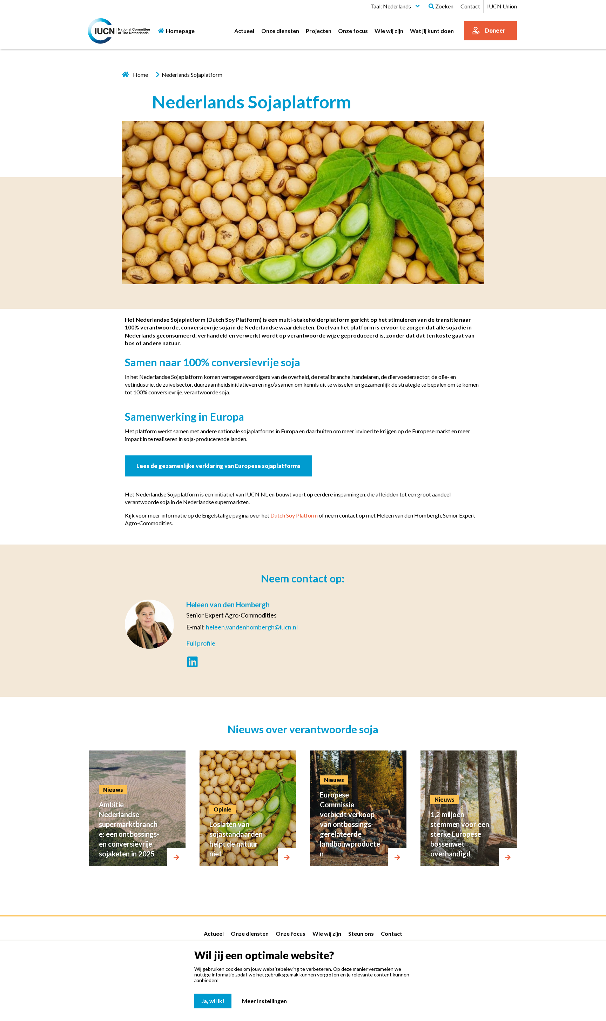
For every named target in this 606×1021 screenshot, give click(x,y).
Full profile (200, 643)
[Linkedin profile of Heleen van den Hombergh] (192, 662)
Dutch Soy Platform (294, 515)
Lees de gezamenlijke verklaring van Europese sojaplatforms (218, 465)
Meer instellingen (264, 1000)
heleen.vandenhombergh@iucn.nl (252, 627)
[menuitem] (244, 30)
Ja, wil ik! (212, 1000)
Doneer (495, 30)
